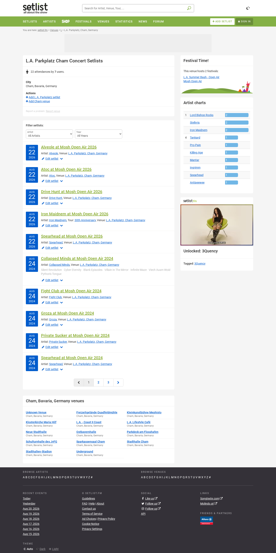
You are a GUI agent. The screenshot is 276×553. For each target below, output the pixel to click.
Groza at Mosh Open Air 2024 (67, 313)
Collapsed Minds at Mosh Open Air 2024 (77, 258)
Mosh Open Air (192, 81)
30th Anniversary (85, 220)
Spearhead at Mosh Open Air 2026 (72, 236)
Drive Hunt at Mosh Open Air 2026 (71, 191)
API (143, 513)
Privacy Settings (92, 529)
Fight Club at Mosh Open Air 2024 (71, 290)
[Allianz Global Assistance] (206, 520)
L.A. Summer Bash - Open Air (201, 77)
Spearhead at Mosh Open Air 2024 (72, 357)
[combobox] (138, 8)
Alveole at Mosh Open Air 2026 (69, 147)
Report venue (53, 111)
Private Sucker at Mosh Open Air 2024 (75, 335)
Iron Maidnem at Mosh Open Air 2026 (74, 213)
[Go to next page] (118, 382)
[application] (216, 225)
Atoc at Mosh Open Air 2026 (66, 169)
